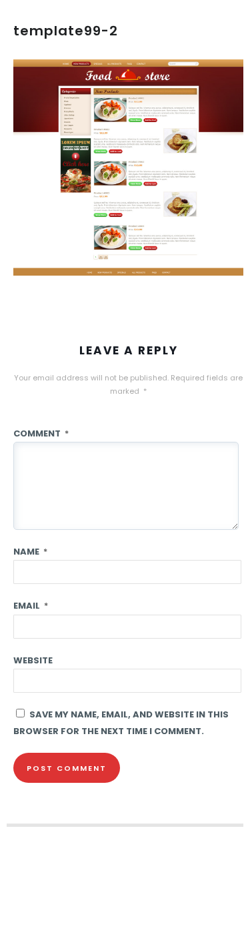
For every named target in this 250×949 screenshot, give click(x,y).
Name (30, 551)
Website (33, 660)
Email (30, 605)
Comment (41, 433)
